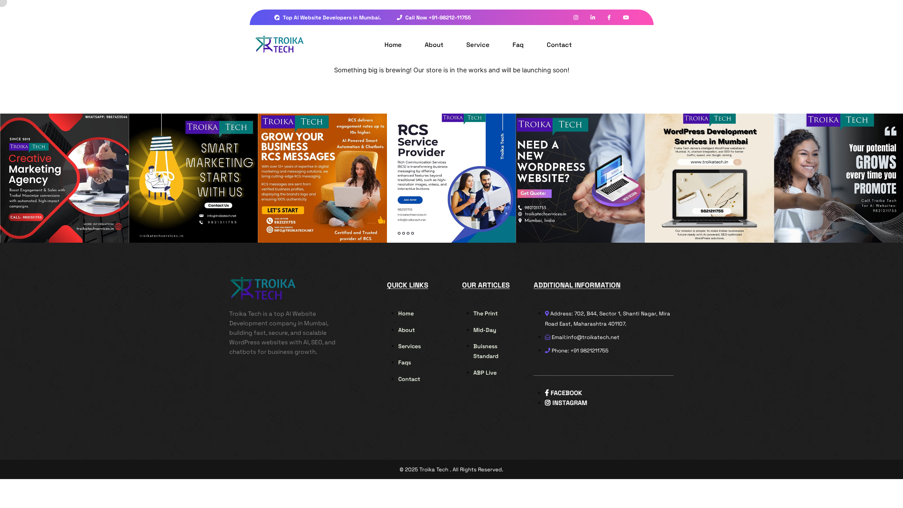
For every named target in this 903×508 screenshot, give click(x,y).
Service (478, 45)
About (434, 45)
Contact (559, 45)
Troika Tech (433, 469)
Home (393, 45)
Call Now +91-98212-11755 (437, 17)
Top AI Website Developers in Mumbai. (331, 17)
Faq (518, 45)
